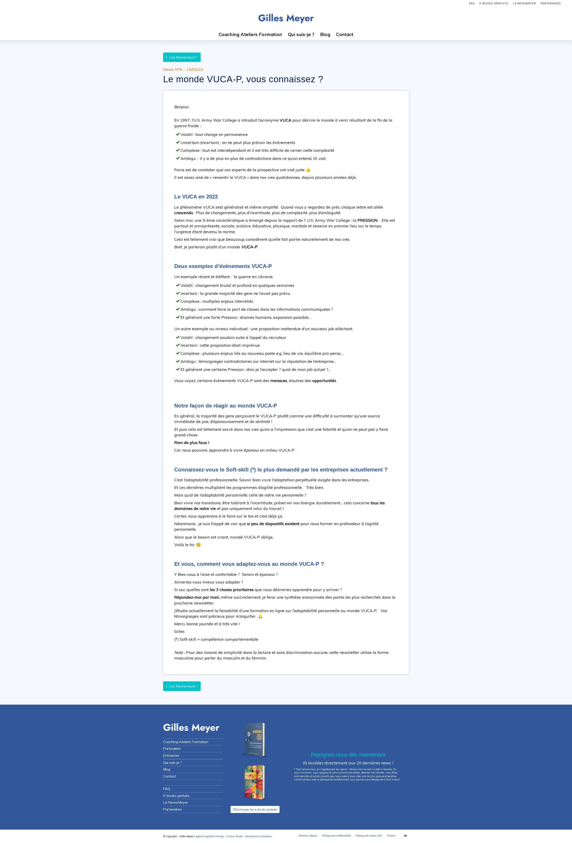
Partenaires (551, 3)
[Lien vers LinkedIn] (405, 835)
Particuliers (172, 748)
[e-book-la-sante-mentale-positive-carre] (255, 783)
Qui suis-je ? (172, 762)
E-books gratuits (493, 3)
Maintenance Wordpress (258, 836)
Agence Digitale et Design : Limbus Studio (219, 836)
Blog (166, 769)
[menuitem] (472, 3)
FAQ (472, 3)
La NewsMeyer (524, 3)
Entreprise (171, 755)
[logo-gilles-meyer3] (286, 17)
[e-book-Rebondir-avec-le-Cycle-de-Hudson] (255, 740)
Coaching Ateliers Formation (185, 741)
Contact (169, 776)
